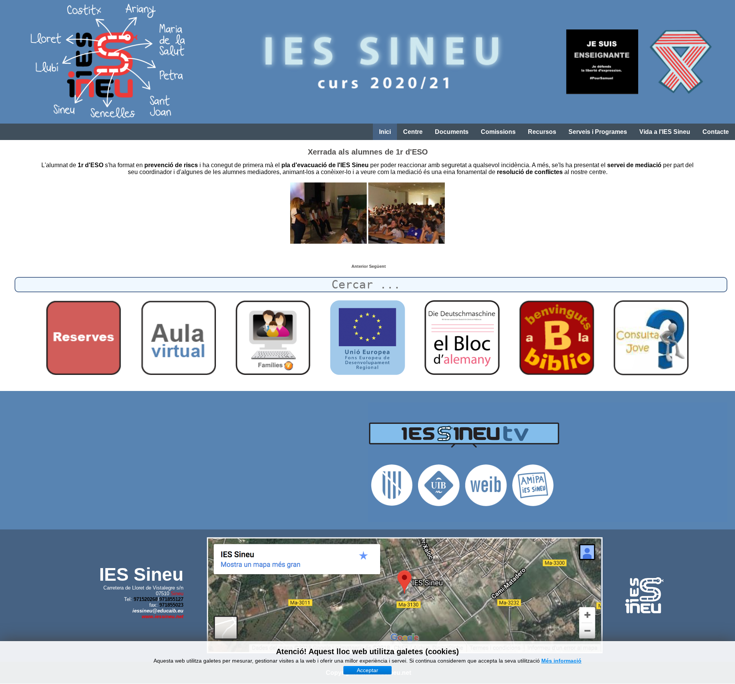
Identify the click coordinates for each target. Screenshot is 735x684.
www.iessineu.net (162, 616)
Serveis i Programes (597, 132)
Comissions (498, 132)
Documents (452, 132)
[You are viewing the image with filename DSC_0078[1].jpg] (406, 213)
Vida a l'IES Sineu (664, 132)
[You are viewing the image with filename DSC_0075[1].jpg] (328, 213)
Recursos (542, 132)
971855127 (171, 599)
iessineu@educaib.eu (157, 611)
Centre (413, 132)
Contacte (715, 132)
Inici (385, 132)
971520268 (146, 599)
